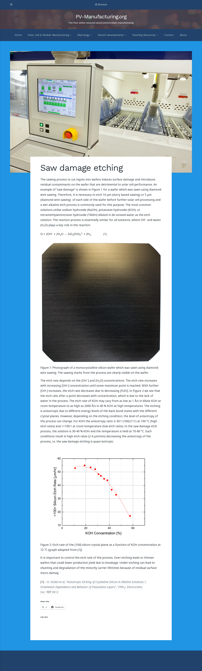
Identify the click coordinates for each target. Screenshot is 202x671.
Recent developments (111, 34)
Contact (169, 34)
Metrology (83, 34)
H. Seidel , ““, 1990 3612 (93, 587)
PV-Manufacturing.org (101, 16)
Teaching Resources (144, 34)
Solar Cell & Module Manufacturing (48, 34)
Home (18, 34)
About (183, 34)
